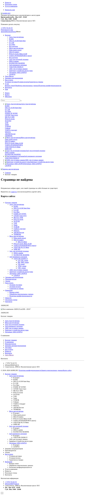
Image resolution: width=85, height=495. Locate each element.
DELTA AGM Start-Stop (17, 41)
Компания (8, 290)
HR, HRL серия (23, 262)
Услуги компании (11, 6)
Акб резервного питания (18, 65)
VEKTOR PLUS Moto (12, 147)
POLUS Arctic (10, 119)
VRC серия (22, 268)
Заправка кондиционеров (14, 78)
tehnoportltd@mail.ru (12, 484)
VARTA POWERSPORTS (14, 145)
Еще (6, 89)
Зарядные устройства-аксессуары (21, 71)
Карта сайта (67, 370)
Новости (8, 2)
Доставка (8, 347)
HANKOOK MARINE (17, 63)
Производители (10, 279)
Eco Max (12, 44)
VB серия (21, 264)
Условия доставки (11, 82)
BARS (11, 39)
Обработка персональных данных (27, 85)
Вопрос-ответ (10, 85)
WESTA (8, 132)
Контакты (8, 87)
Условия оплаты (23, 82)
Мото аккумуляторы (16, 48)
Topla (7, 124)
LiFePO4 (12, 74)
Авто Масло (9, 76)
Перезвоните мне (7, 30)
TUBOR (8, 126)
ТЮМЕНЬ (8, 136)
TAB (6, 123)
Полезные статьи (11, 4)
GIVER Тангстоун (11, 115)
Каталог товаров (11, 202)
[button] (14, 31)
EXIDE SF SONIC (11, 113)
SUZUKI (8, 121)
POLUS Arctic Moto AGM (18, 54)
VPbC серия (22, 266)
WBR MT (8, 149)
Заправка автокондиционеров (15, 346)
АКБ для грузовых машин (18, 69)
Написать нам (10, 10)
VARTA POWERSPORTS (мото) (20, 56)
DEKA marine (14, 61)
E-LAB (11, 42)
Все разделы (13, 46)
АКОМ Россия (10, 134)
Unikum (7, 128)
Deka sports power (15, 50)
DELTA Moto (22, 242)
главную (14, 192)
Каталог (8, 35)
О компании (9, 342)
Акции (7, 281)
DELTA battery (14, 52)
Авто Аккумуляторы (16, 37)
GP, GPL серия (23, 260)
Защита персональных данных (52, 370)
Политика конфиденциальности (50, 85)
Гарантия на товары (36, 82)
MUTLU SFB (9, 117)
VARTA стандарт (11, 130)
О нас (7, 84)
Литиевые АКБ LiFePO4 (18, 72)
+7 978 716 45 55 (7, 28)
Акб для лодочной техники (18, 59)
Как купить (9, 80)
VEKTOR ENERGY (16, 67)
